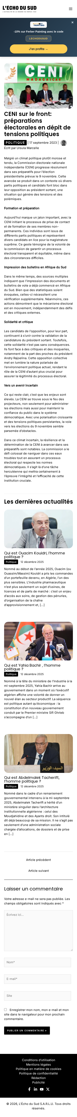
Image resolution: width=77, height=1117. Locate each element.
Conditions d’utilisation (38, 1060)
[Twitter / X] (48, 1089)
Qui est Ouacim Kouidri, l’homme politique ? (34, 554)
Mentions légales (38, 1064)
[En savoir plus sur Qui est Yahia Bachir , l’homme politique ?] (38, 641)
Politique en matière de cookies (38, 1069)
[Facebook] (29, 1089)
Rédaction (38, 1078)
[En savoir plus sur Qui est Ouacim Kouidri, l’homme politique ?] (38, 529)
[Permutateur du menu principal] (70, 9)
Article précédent (38, 860)
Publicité (38, 1082)
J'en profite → (38, 49)
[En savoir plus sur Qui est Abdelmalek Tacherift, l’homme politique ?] (38, 753)
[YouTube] (42, 1089)
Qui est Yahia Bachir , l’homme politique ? (32, 667)
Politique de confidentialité (38, 1073)
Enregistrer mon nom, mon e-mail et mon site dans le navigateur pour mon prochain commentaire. (36, 1014)
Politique (15, 143)
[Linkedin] (35, 1089)
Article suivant (38, 871)
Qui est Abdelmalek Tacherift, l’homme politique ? (32, 779)
